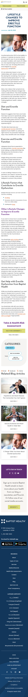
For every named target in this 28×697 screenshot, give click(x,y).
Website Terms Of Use (14, 681)
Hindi (14, 642)
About (14, 557)
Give (14, 578)
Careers (14, 575)
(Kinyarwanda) (14, 645)
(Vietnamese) (14, 621)
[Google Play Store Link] (21, 544)
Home (14, 655)
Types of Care (14, 561)
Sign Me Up (13, 507)
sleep (13, 204)
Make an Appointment (14, 665)
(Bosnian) (14, 639)
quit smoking (15, 239)
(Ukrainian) (14, 625)
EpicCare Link (14, 585)
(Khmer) (14, 635)
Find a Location (7, 6)
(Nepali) (14, 611)
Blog (14, 581)
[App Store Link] (7, 544)
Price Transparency (14, 588)
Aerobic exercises (17, 148)
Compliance (14, 685)
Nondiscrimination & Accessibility (14, 688)
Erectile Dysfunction (15, 358)
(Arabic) (14, 597)
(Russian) (14, 615)
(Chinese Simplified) (14, 601)
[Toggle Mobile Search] (24, 2)
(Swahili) (14, 628)
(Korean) (14, 608)
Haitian (14, 632)
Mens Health (10, 347)
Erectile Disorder (15, 353)
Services (14, 564)
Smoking (7, 197)
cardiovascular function (8, 129)
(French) (14, 604)
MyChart (14, 668)
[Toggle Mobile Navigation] (26, 2)
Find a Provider (21, 6)
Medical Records (14, 568)
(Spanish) (14, 618)
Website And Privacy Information (14, 678)
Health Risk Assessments (13, 331)
